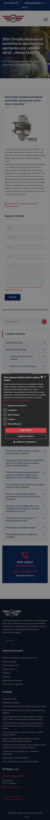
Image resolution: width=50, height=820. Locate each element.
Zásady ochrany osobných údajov (16, 400)
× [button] (45, 377)
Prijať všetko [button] (26, 430)
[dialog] (25, 410)
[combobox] (42, 377)
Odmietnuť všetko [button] (26, 436)
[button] (25, 442)
